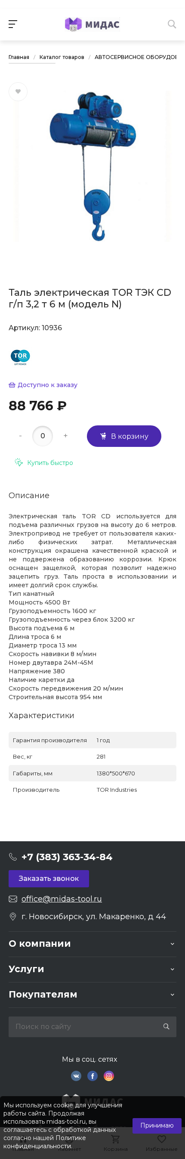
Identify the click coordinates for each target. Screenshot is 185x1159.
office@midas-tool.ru (62, 899)
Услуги (26, 969)
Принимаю (157, 1125)
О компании (40, 943)
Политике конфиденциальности (44, 1142)
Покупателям (43, 994)
